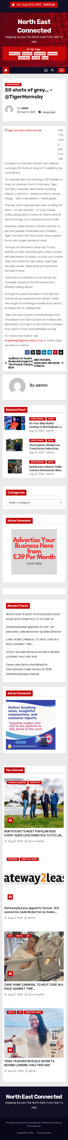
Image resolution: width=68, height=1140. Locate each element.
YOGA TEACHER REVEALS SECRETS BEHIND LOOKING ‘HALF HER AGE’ (29, 1063)
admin (24, 108)
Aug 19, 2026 (36, 430)
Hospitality (35, 782)
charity (35, 57)
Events (51, 419)
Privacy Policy (44, 1132)
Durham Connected (17, 782)
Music (51, 440)
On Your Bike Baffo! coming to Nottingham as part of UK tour (45, 427)
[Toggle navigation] (45, 70)
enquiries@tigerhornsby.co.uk (24, 340)
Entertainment (13, 84)
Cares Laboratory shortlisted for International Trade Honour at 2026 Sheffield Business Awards (29, 669)
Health (19, 936)
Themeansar (34, 1126)
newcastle (40, 53)
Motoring (52, 53)
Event (45, 57)
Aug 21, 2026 (16, 841)
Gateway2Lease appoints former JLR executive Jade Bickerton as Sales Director (31, 912)
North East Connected (34, 1096)
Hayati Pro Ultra (25, 1132)
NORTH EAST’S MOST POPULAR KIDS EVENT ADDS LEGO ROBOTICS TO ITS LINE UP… (33, 835)
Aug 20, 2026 (16, 1071)
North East (15, 53)
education (24, 57)
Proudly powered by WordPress (23, 1122)
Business (27, 53)
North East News (29, 859)
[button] (53, 70)
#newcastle (49, 112)
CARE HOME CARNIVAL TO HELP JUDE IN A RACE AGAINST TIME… (33, 987)
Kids (10, 936)
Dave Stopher (35, 841)
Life (27, 936)
